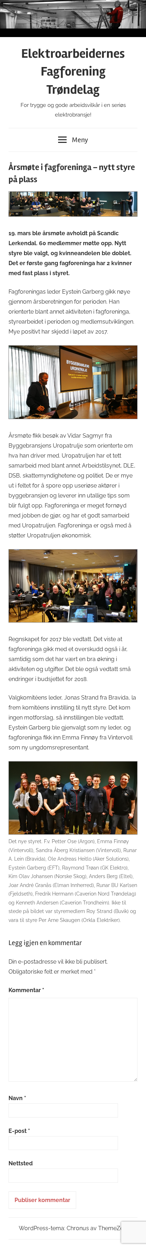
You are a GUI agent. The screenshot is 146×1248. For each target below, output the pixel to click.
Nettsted (21, 1163)
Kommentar (26, 990)
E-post (19, 1131)
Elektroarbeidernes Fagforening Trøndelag (73, 72)
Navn (17, 1098)
